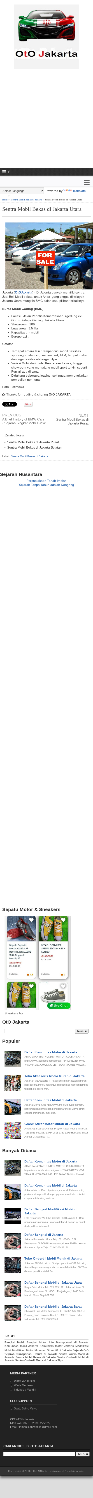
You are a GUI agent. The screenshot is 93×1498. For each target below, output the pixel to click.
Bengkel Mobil (14, 1342)
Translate (79, 191)
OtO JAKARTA (36, 1471)
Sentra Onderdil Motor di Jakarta (36, 1360)
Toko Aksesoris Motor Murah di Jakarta (54, 1076)
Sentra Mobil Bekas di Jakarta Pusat (72, 421)
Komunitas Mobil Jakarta (21, 1346)
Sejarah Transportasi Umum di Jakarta (31, 1354)
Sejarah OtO (80, 1350)
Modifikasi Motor (23, 1350)
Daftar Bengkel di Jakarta (43, 1234)
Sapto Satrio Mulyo (25, 1408)
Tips (60, 1360)
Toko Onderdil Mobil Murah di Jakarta (53, 1258)
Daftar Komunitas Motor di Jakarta (50, 1052)
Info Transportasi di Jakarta (68, 1342)
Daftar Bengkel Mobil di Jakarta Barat (53, 1306)
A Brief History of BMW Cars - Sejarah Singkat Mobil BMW (24, 421)
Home (5, 199)
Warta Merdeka (23, 1385)
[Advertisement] (46, 121)
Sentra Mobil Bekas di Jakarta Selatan (34, 447)
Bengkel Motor (37, 1342)
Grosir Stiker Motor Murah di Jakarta (52, 1124)
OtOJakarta (23, 292)
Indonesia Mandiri (25, 1389)
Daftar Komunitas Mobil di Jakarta (50, 1100)
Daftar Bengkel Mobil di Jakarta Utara (53, 1282)
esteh (81, 1471)
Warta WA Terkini (24, 1380)
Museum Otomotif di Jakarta (53, 1350)
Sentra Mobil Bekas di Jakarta (26, 199)
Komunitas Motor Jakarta (57, 1346)
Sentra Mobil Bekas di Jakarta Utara (42, 209)
